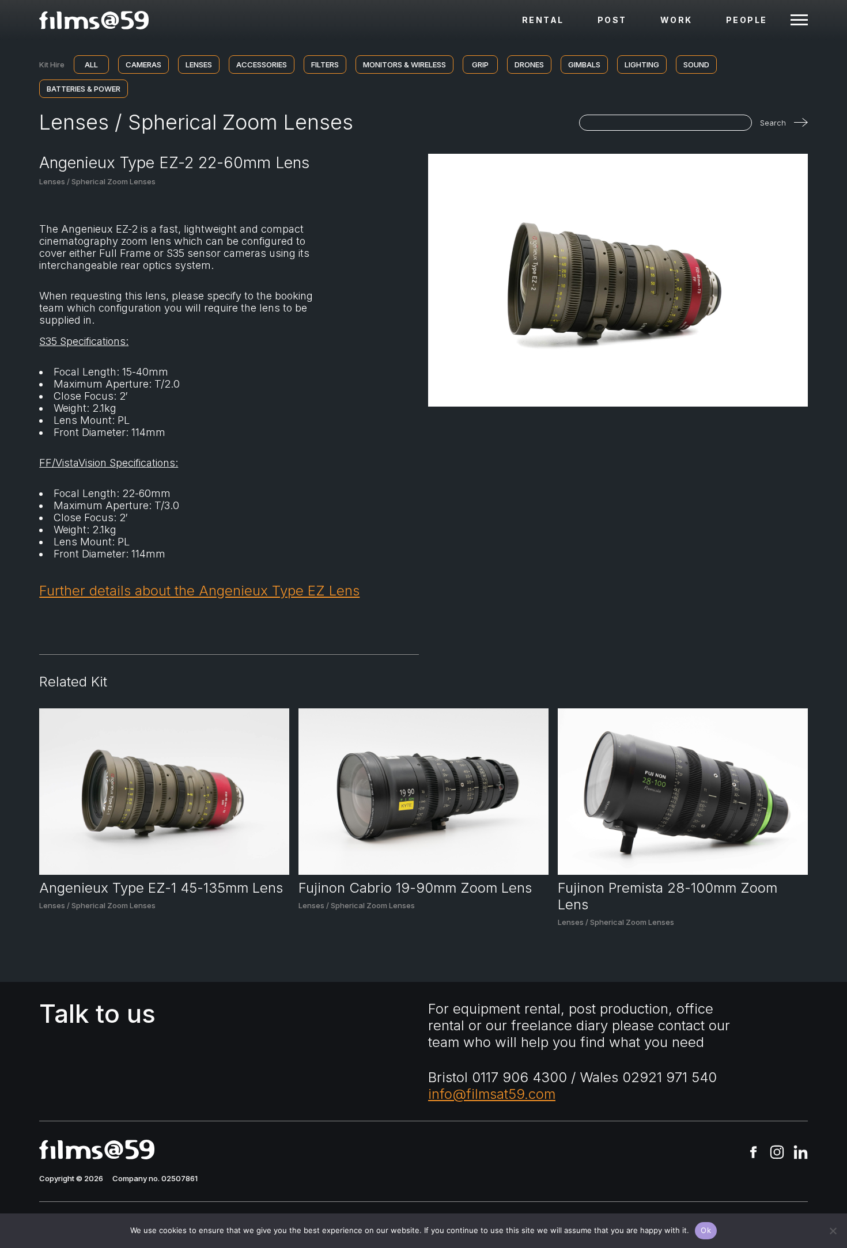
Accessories (261, 64)
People (746, 20)
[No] (832, 1230)
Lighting (642, 64)
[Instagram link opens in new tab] (777, 1153)
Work (676, 20)
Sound (696, 64)
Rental (543, 20)
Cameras (143, 64)
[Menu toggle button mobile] (799, 20)
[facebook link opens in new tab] (753, 1153)
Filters (325, 64)
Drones (529, 64)
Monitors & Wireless (404, 64)
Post (612, 20)
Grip (480, 64)
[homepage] (94, 20)
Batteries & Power (83, 88)
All (91, 64)
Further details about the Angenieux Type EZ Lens (199, 590)
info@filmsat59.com (491, 1094)
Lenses (199, 64)
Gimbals (584, 64)
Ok (706, 1230)
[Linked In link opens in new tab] (800, 1153)
